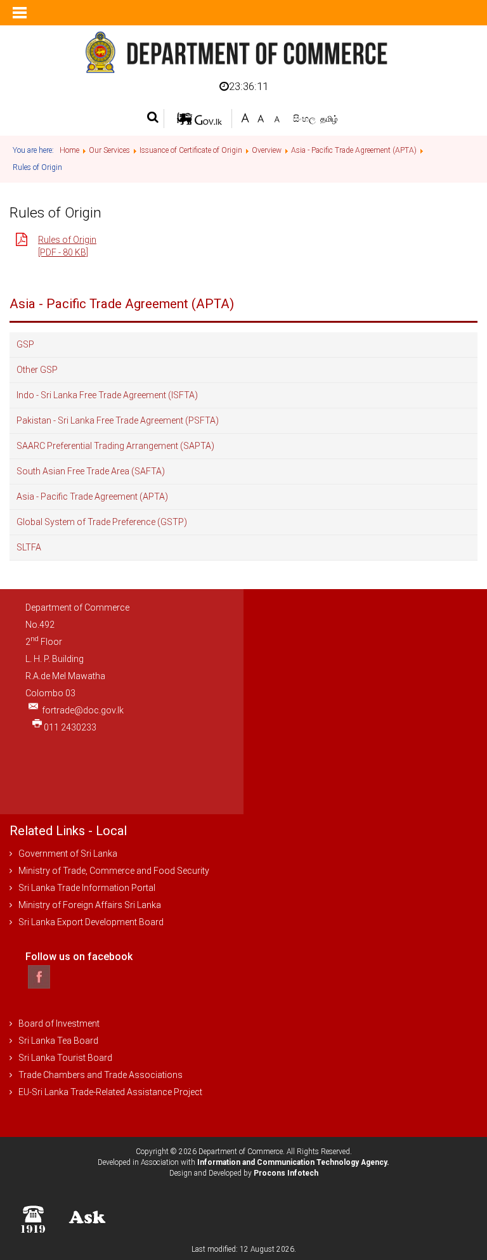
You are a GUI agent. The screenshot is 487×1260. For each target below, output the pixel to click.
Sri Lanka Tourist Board (65, 1058)
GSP (25, 344)
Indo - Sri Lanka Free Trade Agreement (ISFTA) (107, 395)
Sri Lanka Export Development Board (91, 922)
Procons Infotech (286, 1173)
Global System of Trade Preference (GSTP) (101, 522)
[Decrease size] (277, 117)
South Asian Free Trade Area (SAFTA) (90, 471)
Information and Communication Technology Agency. (293, 1162)
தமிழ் (329, 119)
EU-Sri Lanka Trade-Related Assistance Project (110, 1092)
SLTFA (28, 547)
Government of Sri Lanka (67, 853)
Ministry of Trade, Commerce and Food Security (113, 871)
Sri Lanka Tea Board (58, 1041)
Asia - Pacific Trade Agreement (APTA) (92, 496)
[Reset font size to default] (261, 117)
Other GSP (37, 370)
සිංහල (305, 119)
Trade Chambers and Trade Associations (100, 1075)
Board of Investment (59, 1023)
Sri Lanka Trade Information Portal (86, 888)
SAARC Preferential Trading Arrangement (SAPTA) (115, 446)
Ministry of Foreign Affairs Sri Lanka (89, 905)
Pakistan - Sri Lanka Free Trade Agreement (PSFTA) (117, 420)
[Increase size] (245, 117)
